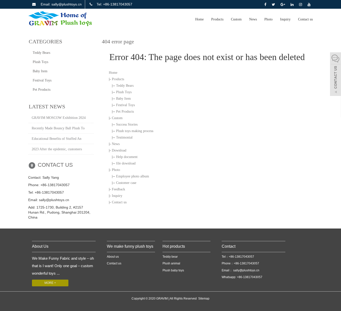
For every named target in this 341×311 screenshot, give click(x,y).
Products (217, 19)
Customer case (126, 183)
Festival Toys (125, 105)
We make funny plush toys (130, 246)
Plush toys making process (134, 131)
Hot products (174, 246)
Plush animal (171, 263)
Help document (127, 157)
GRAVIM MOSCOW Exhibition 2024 (59, 118)
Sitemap (203, 298)
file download (126, 163)
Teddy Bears (125, 85)
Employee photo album (132, 176)
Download (119, 150)
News (253, 19)
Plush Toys (124, 92)
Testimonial (124, 137)
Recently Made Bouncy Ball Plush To (58, 128)
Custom (236, 19)
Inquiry (285, 19)
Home (199, 19)
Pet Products (125, 111)
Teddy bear (170, 256)
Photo (268, 19)
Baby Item (123, 98)
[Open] (335, 74)
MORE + (50, 283)
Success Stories (127, 124)
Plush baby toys (173, 270)
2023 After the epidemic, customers (57, 149)
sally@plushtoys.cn (245, 270)
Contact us (305, 19)
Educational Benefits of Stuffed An (56, 139)
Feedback (118, 189)
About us (113, 256)
